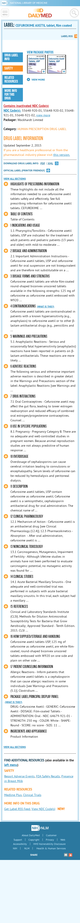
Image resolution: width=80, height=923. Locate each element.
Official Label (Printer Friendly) (24, 170)
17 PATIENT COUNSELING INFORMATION (31, 666)
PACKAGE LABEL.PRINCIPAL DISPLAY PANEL (34, 696)
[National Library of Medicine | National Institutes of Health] (39, 828)
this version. (61, 155)
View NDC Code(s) (43, 809)
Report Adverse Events (19, 776)
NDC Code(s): (12, 111)
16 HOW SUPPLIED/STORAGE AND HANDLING (35, 636)
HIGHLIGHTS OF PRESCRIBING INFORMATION (34, 184)
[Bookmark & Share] (70, 855)
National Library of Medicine (28, 2)
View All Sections (15, 178)
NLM (26, 848)
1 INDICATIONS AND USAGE (25, 225)
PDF (42, 163)
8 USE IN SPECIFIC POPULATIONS (28, 426)
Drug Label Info (11, 57)
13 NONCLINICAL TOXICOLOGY (26, 546)
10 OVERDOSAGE (19, 456)
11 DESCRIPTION (19, 486)
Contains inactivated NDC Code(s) (26, 106)
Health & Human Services (51, 848)
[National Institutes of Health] (5, 2)
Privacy (50, 839)
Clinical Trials (32, 795)
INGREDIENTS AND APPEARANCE (28, 731)
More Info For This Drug (10, 95)
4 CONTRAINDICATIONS (23, 306)
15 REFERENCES (19, 606)
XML (50, 163)
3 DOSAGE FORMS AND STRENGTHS (30, 276)
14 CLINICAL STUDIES (21, 576)
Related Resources (11, 79)
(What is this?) (45, 306)
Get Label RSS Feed (17, 809)
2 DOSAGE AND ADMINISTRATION (28, 251)
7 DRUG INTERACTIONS (23, 396)
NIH (15, 848)
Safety (8, 68)
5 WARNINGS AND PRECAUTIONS (28, 336)
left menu (10, 765)
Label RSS (67, 36)
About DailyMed (31, 835)
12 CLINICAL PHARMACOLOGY (26, 516)
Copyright (33, 839)
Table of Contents (21, 214)
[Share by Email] (66, 855)
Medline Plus (13, 795)
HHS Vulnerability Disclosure (49, 844)
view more (43, 115)
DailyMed (40, 12)
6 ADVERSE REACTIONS (23, 366)
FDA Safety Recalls (48, 776)
